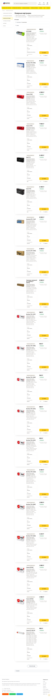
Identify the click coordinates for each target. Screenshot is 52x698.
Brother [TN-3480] (31, 536)
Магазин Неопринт (5, 679)
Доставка (44, 683)
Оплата (44, 684)
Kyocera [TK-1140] (31, 219)
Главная (3, 10)
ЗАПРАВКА (4, 23)
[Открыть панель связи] (49, 695)
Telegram (20, 694)
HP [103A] (28, 31)
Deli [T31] (28, 189)
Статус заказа (45, 689)
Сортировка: (22, 22)
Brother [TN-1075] (30, 314)
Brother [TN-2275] (31, 408)
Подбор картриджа (46, 690)
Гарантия (44, 687)
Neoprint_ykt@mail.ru (7, 690)
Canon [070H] (29, 567)
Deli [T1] (28, 157)
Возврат (44, 686)
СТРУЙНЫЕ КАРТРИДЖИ (6, 20)
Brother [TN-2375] (31, 440)
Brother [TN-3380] (31, 504)
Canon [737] (29, 126)
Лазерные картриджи (9, 10)
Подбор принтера (46, 692)
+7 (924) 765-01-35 (6, 688)
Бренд (18, 25)
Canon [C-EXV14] (30, 630)
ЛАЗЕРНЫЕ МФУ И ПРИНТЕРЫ (7, 13)
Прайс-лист (45, 694)
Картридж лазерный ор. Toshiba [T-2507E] (31, 281)
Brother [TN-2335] (31, 62)
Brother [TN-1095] (31, 345)
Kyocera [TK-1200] (31, 250)
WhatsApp (13, 694)
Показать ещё (32, 666)
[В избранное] (40, 55)
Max (6, 694)
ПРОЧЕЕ (4, 25)
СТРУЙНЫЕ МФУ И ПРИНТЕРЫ (7, 15)
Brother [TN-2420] (31, 471)
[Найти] (14, 3)
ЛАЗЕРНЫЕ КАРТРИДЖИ (7, 18)
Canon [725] (29, 94)
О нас (44, 681)
